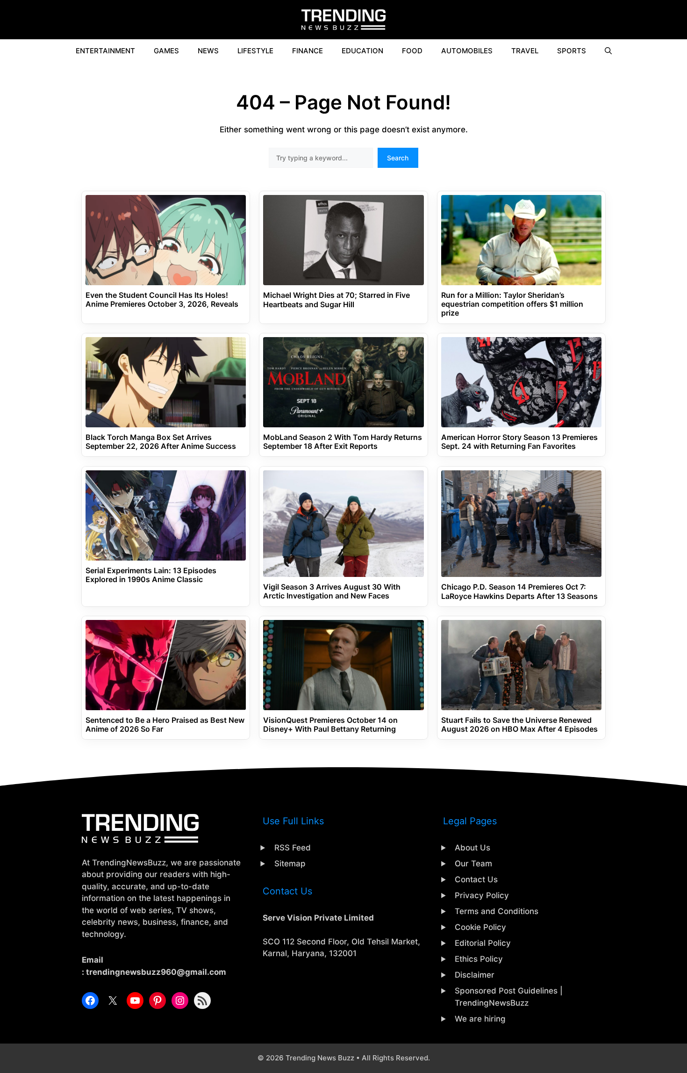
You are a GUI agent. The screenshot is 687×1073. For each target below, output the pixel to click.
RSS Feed (292, 847)
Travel (524, 50)
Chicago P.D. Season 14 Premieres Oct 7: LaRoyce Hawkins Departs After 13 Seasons (519, 591)
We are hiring (480, 1018)
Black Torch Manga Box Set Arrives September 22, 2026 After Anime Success (161, 442)
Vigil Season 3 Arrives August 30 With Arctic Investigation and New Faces (332, 591)
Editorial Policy (483, 943)
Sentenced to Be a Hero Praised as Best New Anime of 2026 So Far (165, 725)
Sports (571, 50)
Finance (307, 50)
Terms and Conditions (496, 911)
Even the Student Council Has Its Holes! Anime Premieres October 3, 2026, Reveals (162, 300)
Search (397, 158)
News (208, 50)
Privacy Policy (482, 895)
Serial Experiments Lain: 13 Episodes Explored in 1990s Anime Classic (151, 575)
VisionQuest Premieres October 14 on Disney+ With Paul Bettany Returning (330, 725)
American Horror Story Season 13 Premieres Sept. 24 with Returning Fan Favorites (519, 442)
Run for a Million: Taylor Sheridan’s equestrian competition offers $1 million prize (512, 304)
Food (412, 50)
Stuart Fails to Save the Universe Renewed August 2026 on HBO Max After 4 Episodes (519, 725)
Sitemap (290, 863)
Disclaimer (474, 974)
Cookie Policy (480, 927)
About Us (472, 847)
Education (362, 50)
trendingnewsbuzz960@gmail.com (156, 972)
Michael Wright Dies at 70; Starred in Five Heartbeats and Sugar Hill (336, 300)
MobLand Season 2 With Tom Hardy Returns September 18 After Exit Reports (342, 442)
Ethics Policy (479, 959)
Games (166, 50)
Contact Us (476, 879)
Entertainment (105, 50)
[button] (608, 51)
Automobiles (467, 50)
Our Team (473, 863)
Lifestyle (255, 50)
